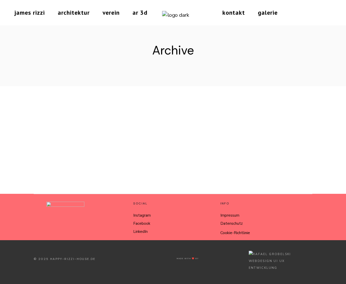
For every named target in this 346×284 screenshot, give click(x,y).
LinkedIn (140, 231)
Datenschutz (231, 223)
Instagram (142, 215)
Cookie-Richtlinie (235, 233)
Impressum (229, 215)
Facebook (141, 223)
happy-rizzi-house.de (73, 259)
